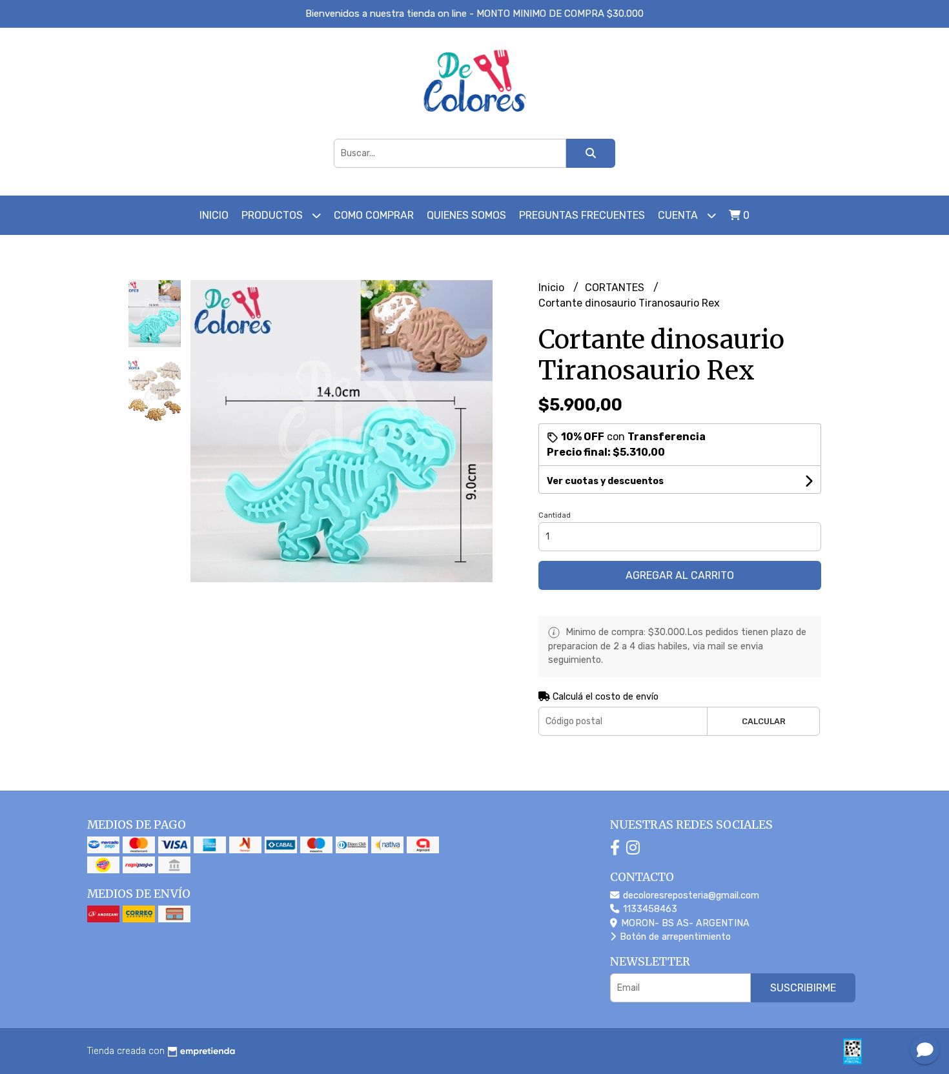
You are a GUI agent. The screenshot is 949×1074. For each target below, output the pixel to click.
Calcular (764, 721)
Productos (273, 215)
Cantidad (554, 515)
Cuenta (679, 215)
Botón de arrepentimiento (674, 936)
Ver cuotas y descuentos (605, 481)
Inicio (214, 215)
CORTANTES (616, 287)
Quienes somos (466, 215)
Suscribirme (803, 988)
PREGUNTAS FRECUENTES (582, 215)
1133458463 (648, 909)
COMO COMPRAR (374, 215)
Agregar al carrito (680, 575)
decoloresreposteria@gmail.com (689, 895)
